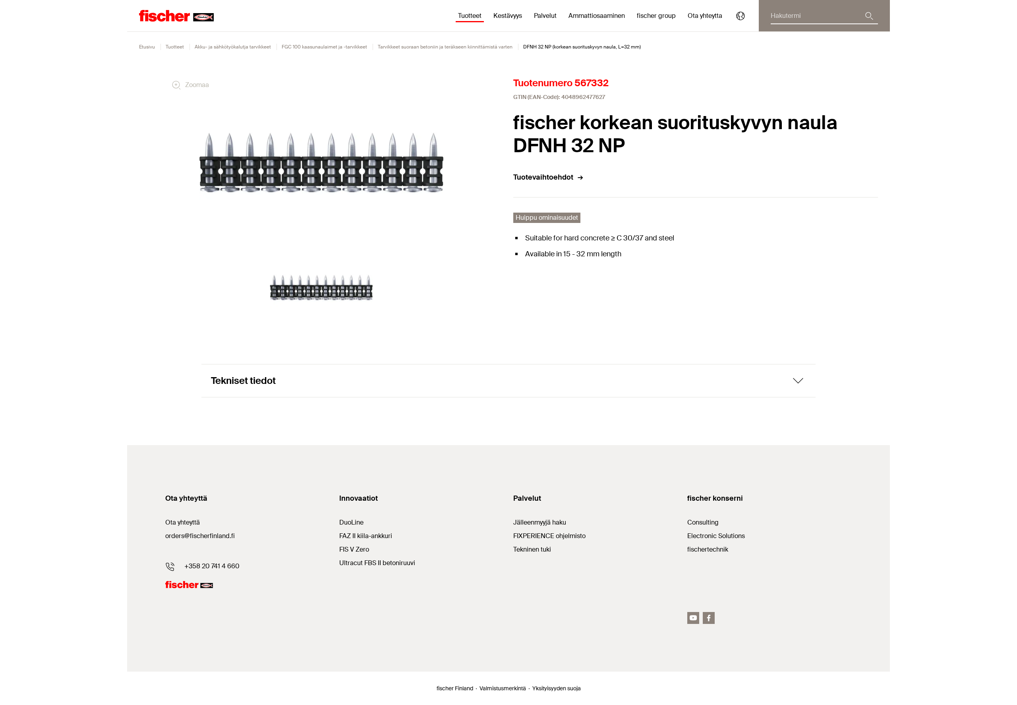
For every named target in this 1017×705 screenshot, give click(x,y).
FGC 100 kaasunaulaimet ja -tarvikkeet (324, 47)
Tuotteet (175, 47)
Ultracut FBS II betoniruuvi (377, 563)
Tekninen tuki (532, 549)
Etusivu (147, 47)
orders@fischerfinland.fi (200, 536)
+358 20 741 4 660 (212, 566)
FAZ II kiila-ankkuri (365, 536)
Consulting (703, 522)
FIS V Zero (354, 549)
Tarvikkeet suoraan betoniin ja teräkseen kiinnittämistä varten (445, 47)
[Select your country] (740, 16)
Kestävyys (507, 16)
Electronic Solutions (716, 536)
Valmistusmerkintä (502, 688)
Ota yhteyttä (182, 522)
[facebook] (709, 618)
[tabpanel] (321, 287)
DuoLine (351, 522)
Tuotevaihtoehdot (543, 177)
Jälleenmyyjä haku (539, 522)
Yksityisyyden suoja (556, 688)
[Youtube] (693, 618)
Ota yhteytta (705, 16)
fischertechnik (707, 549)
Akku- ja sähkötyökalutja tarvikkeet (233, 47)
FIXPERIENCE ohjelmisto (549, 536)
